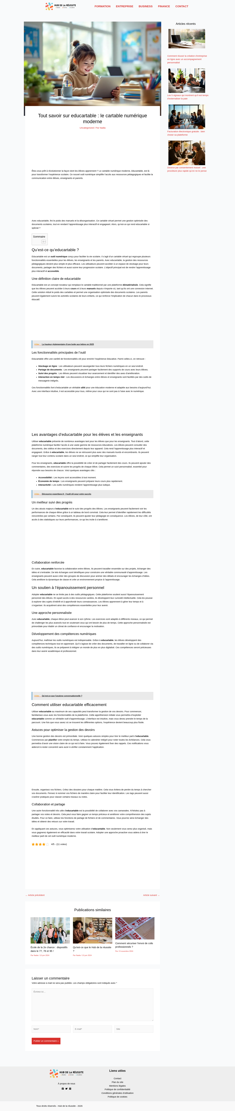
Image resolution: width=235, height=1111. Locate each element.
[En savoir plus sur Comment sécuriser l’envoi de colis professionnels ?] (135, 928)
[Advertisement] (92, 151)
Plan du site (117, 1082)
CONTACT (181, 6)
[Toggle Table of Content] (42, 242)
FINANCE (164, 6)
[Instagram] (70, 1089)
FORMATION (103, 6)
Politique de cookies (117, 1097)
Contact (117, 1078)
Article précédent (35, 895)
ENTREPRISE (124, 6)
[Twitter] (66, 1089)
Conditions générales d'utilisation (117, 1093)
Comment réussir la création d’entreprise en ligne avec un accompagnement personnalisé (187, 59)
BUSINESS (146, 6)
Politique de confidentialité (117, 1089)
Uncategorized (87, 128)
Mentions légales (117, 1086)
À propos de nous (66, 1083)
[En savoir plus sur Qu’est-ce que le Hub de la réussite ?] (92, 930)
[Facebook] (63, 1089)
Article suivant (151, 895)
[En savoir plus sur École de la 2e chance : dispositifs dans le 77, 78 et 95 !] (50, 930)
